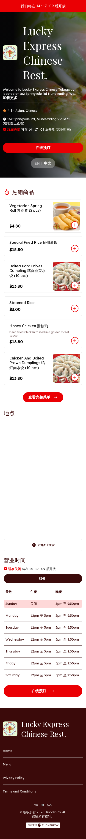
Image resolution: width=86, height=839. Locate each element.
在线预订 (43, 147)
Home (7, 751)
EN (37, 163)
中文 (47, 163)
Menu (7, 764)
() (13, 123)
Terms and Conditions (19, 791)
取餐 (42, 578)
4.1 (9, 110)
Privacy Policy (13, 778)
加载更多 (10, 97)
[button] (43, 216)
